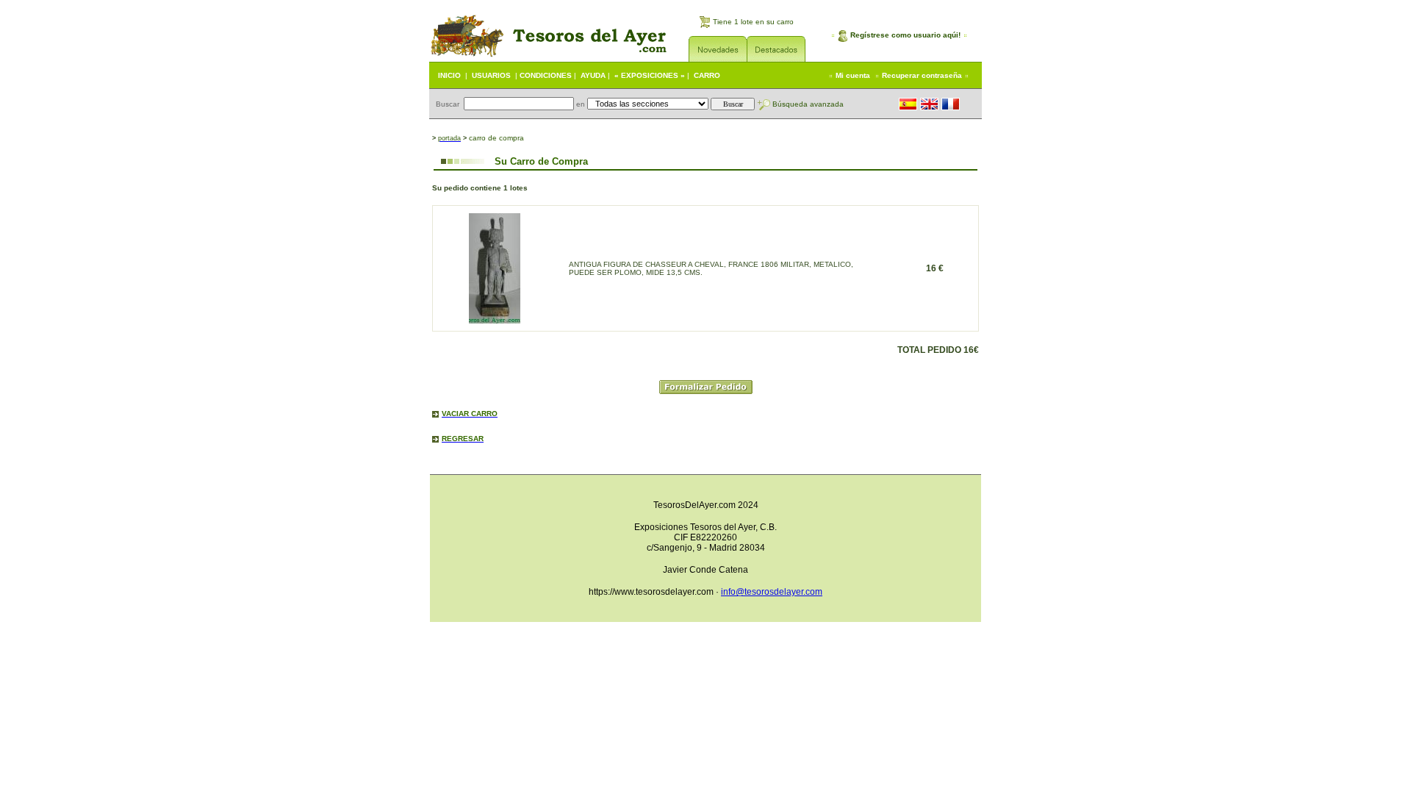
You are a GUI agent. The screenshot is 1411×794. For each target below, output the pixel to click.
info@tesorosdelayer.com (771, 592)
